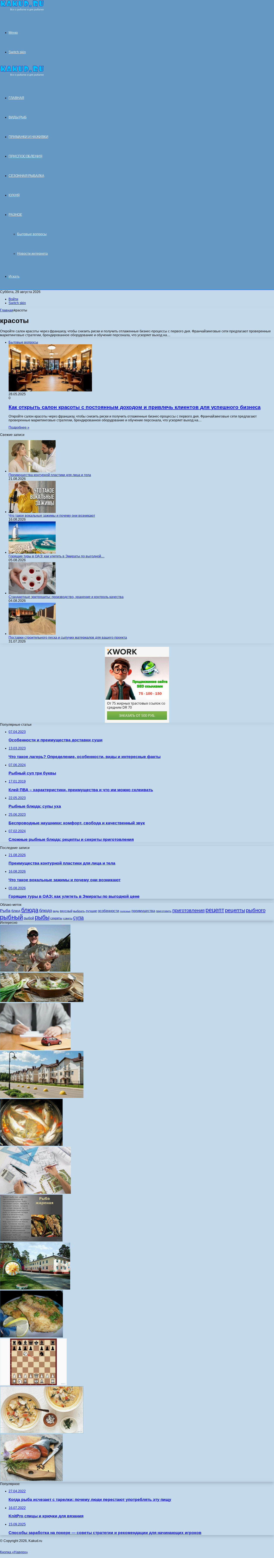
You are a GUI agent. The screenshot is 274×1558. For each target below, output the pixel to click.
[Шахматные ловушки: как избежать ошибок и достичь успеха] (33, 1384)
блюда (29, 910)
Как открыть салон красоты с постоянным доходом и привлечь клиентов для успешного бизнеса (135, 407)
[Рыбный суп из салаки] (41, 1432)
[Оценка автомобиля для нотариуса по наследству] (35, 1049)
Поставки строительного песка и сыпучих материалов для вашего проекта (68, 637)
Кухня (14, 195)
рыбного (255, 910)
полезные (125, 911)
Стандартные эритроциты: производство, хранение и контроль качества (66, 597)
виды (56, 911)
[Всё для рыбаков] (22, 10)
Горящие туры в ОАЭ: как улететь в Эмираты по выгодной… (56, 556)
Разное (15, 214)
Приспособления (25, 156)
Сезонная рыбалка (26, 176)
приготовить (163, 911)
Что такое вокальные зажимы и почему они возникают (52, 515)
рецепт (215, 910)
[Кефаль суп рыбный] (41, 1001)
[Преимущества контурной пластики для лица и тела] (32, 471)
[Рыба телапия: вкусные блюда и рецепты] (31, 1336)
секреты (56, 918)
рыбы (42, 917)
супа (78, 917)
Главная (6, 310)
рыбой (29, 918)
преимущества (143, 911)
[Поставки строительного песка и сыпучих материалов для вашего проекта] (32, 633)
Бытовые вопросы (32, 234)
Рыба (5, 910)
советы (67, 918)
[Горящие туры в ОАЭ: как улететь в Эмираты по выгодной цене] (32, 552)
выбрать (79, 911)
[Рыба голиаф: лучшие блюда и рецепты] (35, 970)
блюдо (45, 910)
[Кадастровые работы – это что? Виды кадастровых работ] (35, 1192)
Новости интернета (32, 253)
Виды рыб (18, 117)
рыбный (11, 917)
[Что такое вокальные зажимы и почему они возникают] (32, 512)
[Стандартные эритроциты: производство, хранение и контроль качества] (32, 593)
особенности (108, 911)
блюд (15, 911)
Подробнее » (19, 427)
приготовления (188, 910)
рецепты (235, 910)
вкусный (66, 911)
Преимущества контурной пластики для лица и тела (50, 475)
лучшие (91, 911)
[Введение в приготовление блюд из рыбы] (31, 1240)
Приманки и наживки (28, 137)
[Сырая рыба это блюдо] (31, 1480)
